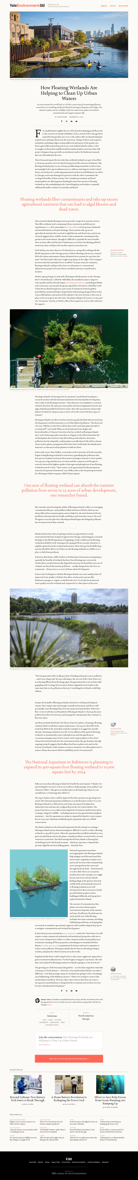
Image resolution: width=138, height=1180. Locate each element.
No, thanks (69, 598)
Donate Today (69, 595)
